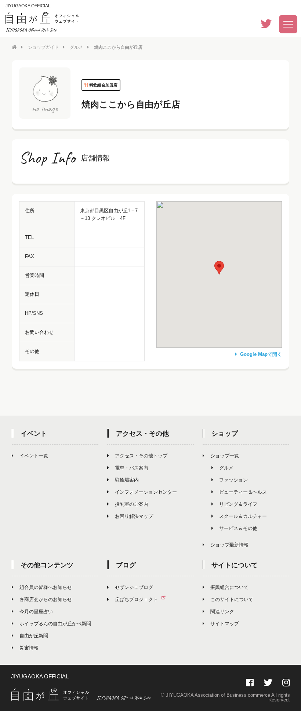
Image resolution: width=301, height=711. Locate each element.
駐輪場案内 (127, 480)
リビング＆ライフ (238, 504)
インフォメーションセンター (146, 492)
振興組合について (229, 587)
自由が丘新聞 (33, 635)
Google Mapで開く (261, 354)
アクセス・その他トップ (141, 455)
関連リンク (222, 611)
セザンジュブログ (134, 587)
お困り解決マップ (134, 516)
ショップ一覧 (224, 455)
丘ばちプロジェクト (136, 599)
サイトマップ (224, 623)
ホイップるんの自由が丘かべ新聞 (55, 623)
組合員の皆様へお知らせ (45, 587)
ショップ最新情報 (229, 544)
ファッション (233, 480)
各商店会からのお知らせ (45, 599)
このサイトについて (231, 599)
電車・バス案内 (131, 467)
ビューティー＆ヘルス (243, 492)
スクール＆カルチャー (243, 516)
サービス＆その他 (238, 528)
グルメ (76, 47)
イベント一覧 (33, 455)
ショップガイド (43, 47)
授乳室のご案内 (131, 504)
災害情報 (29, 647)
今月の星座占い (36, 611)
